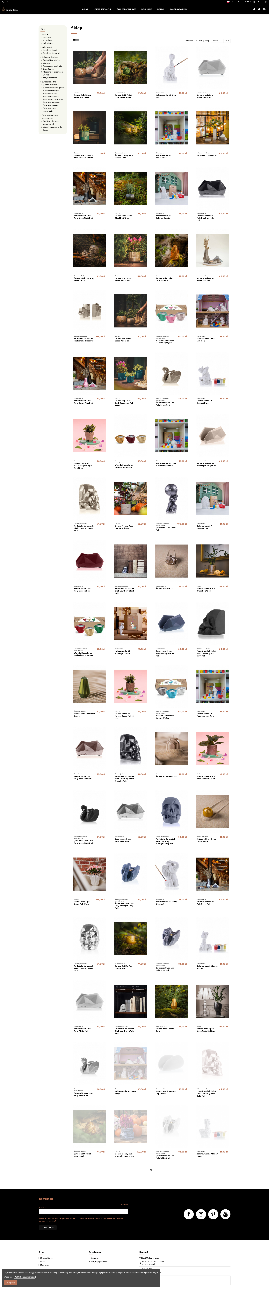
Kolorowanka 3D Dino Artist (166, 96)
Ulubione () (251, 2)
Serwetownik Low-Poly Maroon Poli (82, 589)
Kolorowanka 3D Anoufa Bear (163, 156)
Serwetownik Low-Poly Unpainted (205, 96)
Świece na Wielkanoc (51, 105)
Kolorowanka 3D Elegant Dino (204, 402)
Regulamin (5, 2)
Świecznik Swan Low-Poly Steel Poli (165, 969)
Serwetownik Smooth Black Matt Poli (84, 1217)
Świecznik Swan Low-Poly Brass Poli (165, 404)
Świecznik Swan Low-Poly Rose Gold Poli (206, 1219)
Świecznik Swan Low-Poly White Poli (165, 1157)
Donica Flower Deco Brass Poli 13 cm (206, 589)
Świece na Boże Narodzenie (49, 110)
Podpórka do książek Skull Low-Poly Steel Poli (124, 591)
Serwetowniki (48, 68)
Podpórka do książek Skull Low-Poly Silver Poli (83, 968)
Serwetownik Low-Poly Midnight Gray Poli (165, 653)
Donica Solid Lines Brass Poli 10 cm (82, 96)
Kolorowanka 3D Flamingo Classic (122, 652)
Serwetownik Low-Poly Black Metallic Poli (205, 218)
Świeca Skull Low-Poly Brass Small (84, 279)
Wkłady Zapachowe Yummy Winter (165, 717)
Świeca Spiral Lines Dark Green (205, 1280)
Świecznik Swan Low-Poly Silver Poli (83, 1094)
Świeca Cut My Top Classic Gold (123, 967)
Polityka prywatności (25, 1276)
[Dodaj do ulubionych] (106, 1171)
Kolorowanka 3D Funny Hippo (125, 1092)
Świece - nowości (50, 84)
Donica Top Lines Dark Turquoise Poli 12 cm (84, 156)
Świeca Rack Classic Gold (165, 1030)
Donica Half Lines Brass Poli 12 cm (123, 339)
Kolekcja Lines (48, 43)
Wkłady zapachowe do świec (52, 128)
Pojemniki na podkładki (52, 66)
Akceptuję (11, 1282)
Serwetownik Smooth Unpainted (166, 1092)
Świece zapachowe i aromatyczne (50, 117)
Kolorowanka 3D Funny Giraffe (207, 967)
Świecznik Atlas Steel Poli (166, 529)
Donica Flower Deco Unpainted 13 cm (124, 527)
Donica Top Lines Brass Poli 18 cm (123, 279)
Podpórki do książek (51, 60)
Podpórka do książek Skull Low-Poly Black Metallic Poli (124, 779)
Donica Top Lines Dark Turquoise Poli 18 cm (124, 403)
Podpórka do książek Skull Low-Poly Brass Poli (83, 528)
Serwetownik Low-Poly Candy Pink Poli (83, 402)
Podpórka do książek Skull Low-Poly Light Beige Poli (124, 1218)
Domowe (47, 37)
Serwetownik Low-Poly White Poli (82, 1030)
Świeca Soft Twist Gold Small (82, 1155)
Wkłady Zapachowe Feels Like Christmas (83, 654)
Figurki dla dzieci (50, 50)
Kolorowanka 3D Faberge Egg (204, 527)
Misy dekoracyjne (50, 77)
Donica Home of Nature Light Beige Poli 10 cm (83, 466)
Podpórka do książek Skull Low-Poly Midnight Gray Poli (165, 841)
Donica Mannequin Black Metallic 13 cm (206, 1030)
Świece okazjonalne (51, 96)
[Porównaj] (106, 1176)
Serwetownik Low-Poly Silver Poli (123, 840)
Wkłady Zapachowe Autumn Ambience (124, 466)
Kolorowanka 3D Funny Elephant (166, 903)
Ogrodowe (47, 40)
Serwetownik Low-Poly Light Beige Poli (206, 464)
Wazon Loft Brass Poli (207, 155)
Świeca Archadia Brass (166, 776)
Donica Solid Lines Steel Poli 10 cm (123, 217)
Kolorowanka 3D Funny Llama (207, 1155)
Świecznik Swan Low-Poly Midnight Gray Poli (124, 906)
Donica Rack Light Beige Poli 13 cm (82, 903)
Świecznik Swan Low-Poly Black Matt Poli (83, 842)
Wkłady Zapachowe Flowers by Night (165, 341)
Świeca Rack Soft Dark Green (84, 715)
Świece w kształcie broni (53, 99)
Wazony (46, 63)
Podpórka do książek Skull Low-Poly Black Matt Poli (206, 653)
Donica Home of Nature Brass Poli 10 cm (124, 716)
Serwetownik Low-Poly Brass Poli (205, 279)
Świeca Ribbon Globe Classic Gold (206, 840)
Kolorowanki (47, 47)
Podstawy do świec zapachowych (51, 123)
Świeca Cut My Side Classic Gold (124, 156)
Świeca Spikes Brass (165, 588)
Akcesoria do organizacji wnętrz (53, 73)
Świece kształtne (49, 81)
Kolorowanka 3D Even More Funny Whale (166, 464)
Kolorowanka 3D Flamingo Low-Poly (205, 715)
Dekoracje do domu (50, 57)
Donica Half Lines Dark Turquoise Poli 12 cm (165, 1218)
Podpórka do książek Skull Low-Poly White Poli (124, 1031)
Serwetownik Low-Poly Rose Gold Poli (83, 777)
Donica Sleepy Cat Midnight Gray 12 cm (124, 1155)
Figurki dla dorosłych (51, 53)
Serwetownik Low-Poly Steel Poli (205, 903)
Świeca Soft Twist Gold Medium (164, 279)
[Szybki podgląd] (106, 1181)
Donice (45, 34)
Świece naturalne (50, 93)
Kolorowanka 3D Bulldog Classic (163, 217)
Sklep (43, 29)
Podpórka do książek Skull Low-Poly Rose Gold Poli (206, 1094)
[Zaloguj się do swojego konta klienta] (259, 9)
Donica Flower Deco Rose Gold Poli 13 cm (206, 777)
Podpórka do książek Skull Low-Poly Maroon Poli (166, 1281)
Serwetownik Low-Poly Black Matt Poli (83, 217)
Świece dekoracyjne (51, 90)
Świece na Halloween (51, 102)
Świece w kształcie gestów (54, 87)
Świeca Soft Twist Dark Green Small (123, 96)
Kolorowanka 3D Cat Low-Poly (206, 339)
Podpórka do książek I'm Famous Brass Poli (84, 339)
